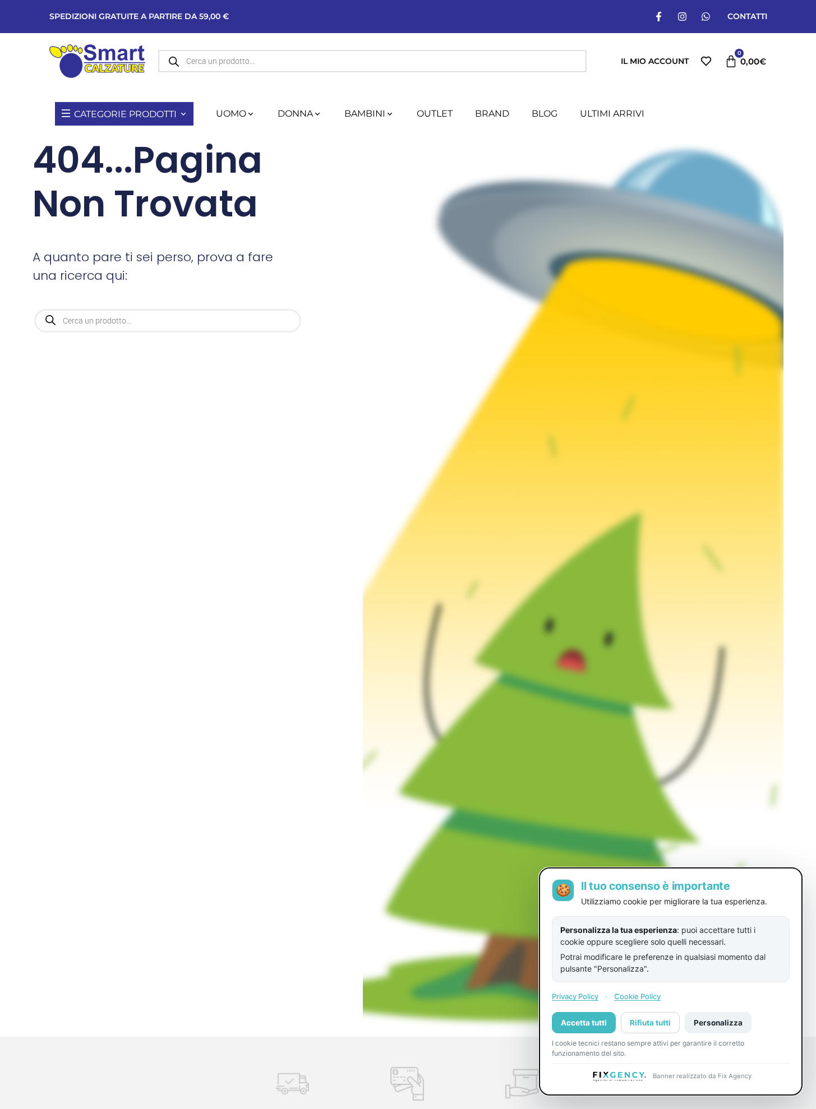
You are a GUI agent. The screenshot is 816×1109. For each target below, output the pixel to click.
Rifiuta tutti (650, 1022)
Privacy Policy (575, 996)
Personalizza (718, 1022)
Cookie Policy (637, 996)
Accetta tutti (584, 1022)
